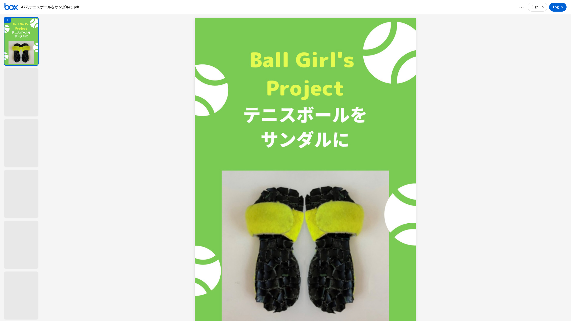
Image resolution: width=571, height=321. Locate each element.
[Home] (11, 7)
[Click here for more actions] (521, 7)
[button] (21, 41)
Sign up (538, 7)
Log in (558, 7)
